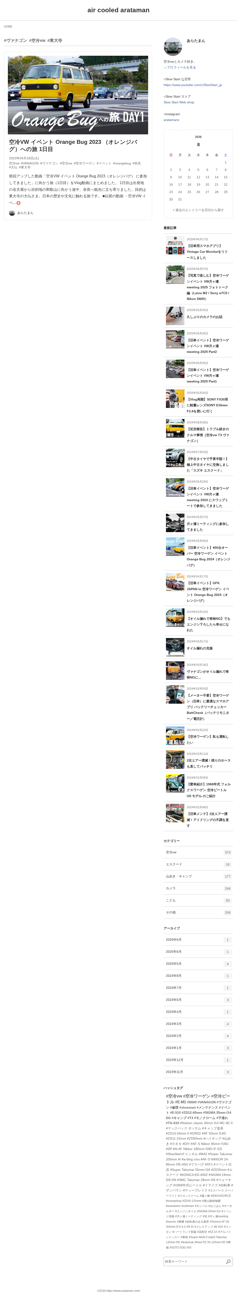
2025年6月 (197, 954)
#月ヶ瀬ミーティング (188, 1216)
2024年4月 (197, 1014)
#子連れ (222, 1118)
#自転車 (224, 1185)
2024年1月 (197, 1050)
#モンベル (201, 1206)
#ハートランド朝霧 (184, 1231)
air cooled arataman (118, 10)
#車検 (184, 1237)
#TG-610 (172, 1123)
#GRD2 (195, 1133)
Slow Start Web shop (179, 102)
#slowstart (187, 1107)
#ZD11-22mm (176, 1138)
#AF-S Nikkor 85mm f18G (209, 1144)
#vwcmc (171, 1221)
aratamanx (171, 120)
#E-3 (229, 1123)
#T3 (190, 1118)
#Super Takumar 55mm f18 (190, 1170)
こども (198, 902)
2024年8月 (197, 978)
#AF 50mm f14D (214, 1133)
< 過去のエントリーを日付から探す (198, 210)
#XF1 (209, 1164)
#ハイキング (212, 1138)
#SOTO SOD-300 (180, 1247)
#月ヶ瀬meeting (218, 1216)
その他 (198, 914)
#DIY (186, 1144)
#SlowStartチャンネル (182, 1154)
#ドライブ (210, 1185)
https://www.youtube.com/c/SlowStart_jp (193, 85)
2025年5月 (197, 966)
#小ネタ (176, 1144)
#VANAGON (207, 1102)
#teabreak (187, 1242)
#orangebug (173, 1200)
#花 (205, 1216)
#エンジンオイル (185, 1211)
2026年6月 (197, 941)
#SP (169, 1149)
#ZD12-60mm (192, 1112)
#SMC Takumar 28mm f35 (196, 1180)
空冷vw (198, 854)
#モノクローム (204, 1118)
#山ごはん (215, 1206)
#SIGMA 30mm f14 (209, 1211)
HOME (8, 26)
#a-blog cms (191, 1159)
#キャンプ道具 (212, 1128)
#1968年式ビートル (187, 1185)
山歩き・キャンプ (198, 878)
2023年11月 (197, 1074)
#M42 (203, 1154)
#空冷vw (37, 40)
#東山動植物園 (211, 1200)
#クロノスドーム (188, 1195)
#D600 (192, 1102)
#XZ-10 (212, 1231)
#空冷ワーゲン (196, 1096)
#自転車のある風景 (197, 1221)
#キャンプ (179, 1118)
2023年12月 (197, 1062)
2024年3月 (197, 1026)
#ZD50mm (195, 1138)
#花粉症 (202, 1231)
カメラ (198, 890)
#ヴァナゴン (15, 40)
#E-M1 (180, 1102)
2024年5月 (197, 1002)
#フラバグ (196, 1164)
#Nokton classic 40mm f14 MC (202, 1123)
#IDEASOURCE (221, 1195)
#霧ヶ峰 (205, 1195)
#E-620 (218, 1226)
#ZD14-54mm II (177, 1133)
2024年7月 (197, 990)
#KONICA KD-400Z (194, 1175)
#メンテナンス (207, 1107)
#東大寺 (54, 40)
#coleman (187, 1206)
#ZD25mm (219, 1170)
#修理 (174, 1107)
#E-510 (175, 1112)
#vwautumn (173, 1206)
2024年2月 (197, 1038)
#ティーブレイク (195, 1190)
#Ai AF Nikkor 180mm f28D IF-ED (197, 1149)
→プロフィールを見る (180, 67)
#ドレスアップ (204, 1226)
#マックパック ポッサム (183, 1128)
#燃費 (180, 1221)
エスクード (198, 866)
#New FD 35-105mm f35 (210, 1242)
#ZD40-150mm (191, 1200)
